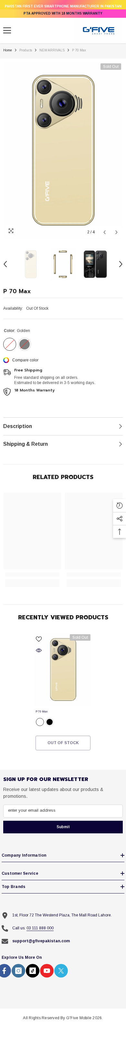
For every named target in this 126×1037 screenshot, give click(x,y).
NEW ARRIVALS (52, 50)
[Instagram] (18, 971)
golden (40, 722)
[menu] (7, 30)
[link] (32, 574)
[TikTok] (32, 971)
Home (7, 50)
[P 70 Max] (63, 670)
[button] (104, 232)
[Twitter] (61, 971)
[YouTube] (47, 971)
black (50, 722)
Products (25, 50)
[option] (63, 150)
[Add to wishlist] (39, 639)
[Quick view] (39, 650)
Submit (63, 827)
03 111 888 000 (40, 928)
